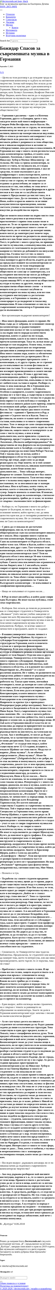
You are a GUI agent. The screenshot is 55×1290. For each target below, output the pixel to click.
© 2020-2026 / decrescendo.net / (26, 1288)
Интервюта (11, 30)
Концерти (11, 17)
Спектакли (11, 19)
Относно (10, 14)
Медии (9, 25)
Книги (15, 27)
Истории (10, 33)
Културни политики (16, 35)
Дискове (10, 22)
